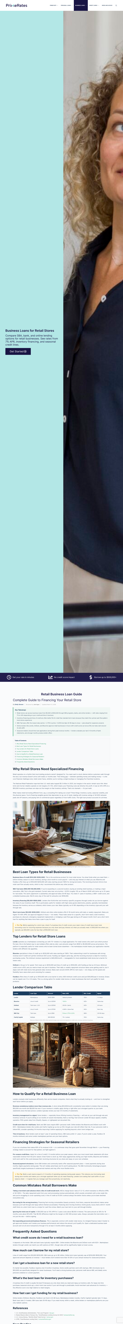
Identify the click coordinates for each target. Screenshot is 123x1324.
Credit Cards (93, 5)
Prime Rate (53, 5)
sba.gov (51, 1313)
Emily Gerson (19, 704)
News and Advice (107, 5)
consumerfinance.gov (44, 1319)
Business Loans (80, 5)
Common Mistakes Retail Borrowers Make (30, 759)
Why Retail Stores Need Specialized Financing (31, 744)
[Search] (116, 5)
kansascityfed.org (69, 1315)
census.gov (49, 1317)
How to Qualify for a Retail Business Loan (30, 754)
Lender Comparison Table (25, 751)
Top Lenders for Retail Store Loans (28, 749)
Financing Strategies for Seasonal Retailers (30, 756)
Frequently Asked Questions (26, 762)
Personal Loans (66, 5)
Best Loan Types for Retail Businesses (29, 746)
